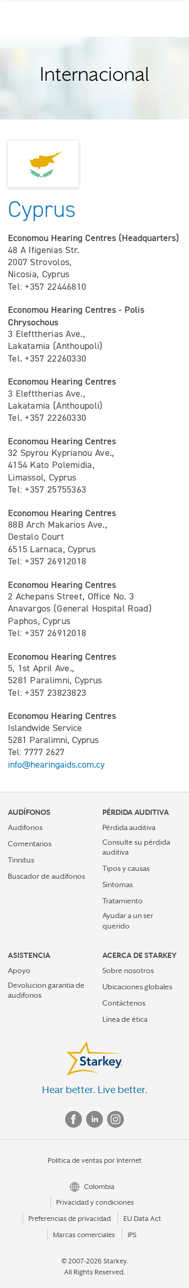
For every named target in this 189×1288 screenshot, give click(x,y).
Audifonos (25, 827)
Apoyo (19, 970)
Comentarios (29, 843)
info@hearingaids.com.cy (56, 764)
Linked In (94, 1119)
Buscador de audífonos (46, 876)
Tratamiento (122, 901)
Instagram (115, 1119)
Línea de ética (125, 1019)
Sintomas (117, 884)
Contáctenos (123, 1003)
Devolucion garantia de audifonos (46, 990)
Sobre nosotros (128, 970)
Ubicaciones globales (137, 987)
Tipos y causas (126, 868)
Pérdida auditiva (128, 827)
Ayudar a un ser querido (127, 920)
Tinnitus (21, 860)
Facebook (73, 1119)
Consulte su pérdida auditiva (136, 847)
